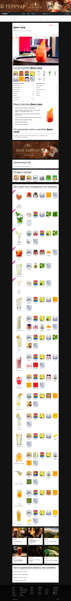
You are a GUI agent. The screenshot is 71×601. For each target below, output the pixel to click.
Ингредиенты (45, 13)
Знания (46, 539)
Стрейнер (38, 93)
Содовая (15, 93)
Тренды (23, 13)
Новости (15, 539)
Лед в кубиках (16, 99)
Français (46, 589)
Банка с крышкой (39, 85)
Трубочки (38, 95)
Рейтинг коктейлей (23, 592)
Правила (31, 590)
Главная (14, 25)
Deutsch (39, 590)
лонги (27, 30)
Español (39, 592)
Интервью (30, 539)
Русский (46, 592)
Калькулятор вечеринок (23, 589)
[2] (51, 25)
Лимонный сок (16, 91)
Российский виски (16, 85)
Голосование (22, 595)
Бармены (33, 13)
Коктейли (39, 13)
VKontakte (56, 590)
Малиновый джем (16, 97)
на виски (24, 30)
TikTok (56, 592)
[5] (54, 25)
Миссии (28, 13)
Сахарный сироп (16, 89)
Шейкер (37, 91)
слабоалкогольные (16, 30)
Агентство (32, 592)
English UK (40, 589)
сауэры (30, 30)
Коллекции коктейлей (23, 590)
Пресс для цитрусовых (40, 89)
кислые (21, 30)
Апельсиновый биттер (17, 87)
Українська (47, 590)
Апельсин (15, 95)
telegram (56, 589)
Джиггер (38, 87)
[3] (52, 25)
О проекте (32, 589)
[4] (53, 25)
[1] (49, 25)
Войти (67, 13)
